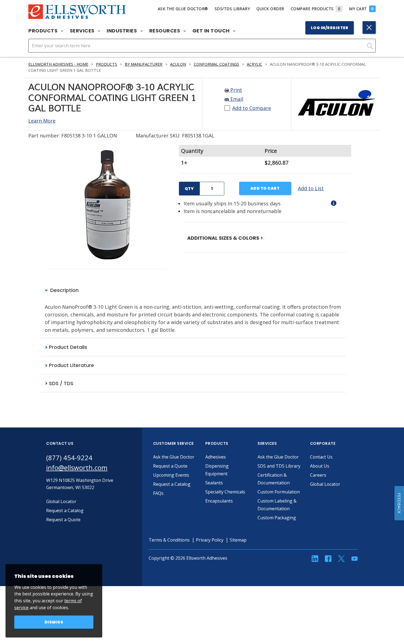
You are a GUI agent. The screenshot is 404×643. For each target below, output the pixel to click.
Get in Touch (211, 30)
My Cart (361, 8)
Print (235, 90)
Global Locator (325, 484)
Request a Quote (170, 466)
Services (83, 30)
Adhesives (215, 457)
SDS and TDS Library (279, 466)
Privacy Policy (209, 540)
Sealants (214, 483)
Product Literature (71, 365)
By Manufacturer (143, 64)
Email (236, 99)
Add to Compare (251, 108)
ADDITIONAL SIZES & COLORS (223, 237)
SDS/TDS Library (232, 8)
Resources (165, 30)
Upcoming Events (171, 475)
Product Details (67, 347)
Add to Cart (265, 188)
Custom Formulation (279, 492)
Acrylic (254, 64)
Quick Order (270, 8)
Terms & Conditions (169, 540)
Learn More (42, 120)
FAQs (158, 493)
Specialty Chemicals (225, 492)
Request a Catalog (171, 484)
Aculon (178, 64)
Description (64, 290)
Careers (318, 475)
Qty (189, 188)
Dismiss (54, 622)
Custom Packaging (277, 518)
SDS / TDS (60, 383)
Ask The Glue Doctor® (183, 8)
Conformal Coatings (216, 64)
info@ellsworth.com (76, 467)
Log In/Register (329, 28)
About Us (319, 466)
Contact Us (321, 457)
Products (43, 30)
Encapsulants (219, 501)
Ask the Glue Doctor (173, 457)
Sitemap (238, 540)
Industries (122, 30)
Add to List (311, 188)
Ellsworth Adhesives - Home (58, 64)
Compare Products (316, 8)
